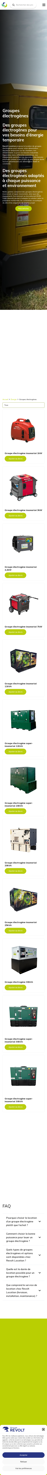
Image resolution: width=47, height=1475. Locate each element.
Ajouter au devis (16, 458)
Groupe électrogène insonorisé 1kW (23, 453)
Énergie (14, 399)
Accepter (23, 1455)
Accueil (5, 399)
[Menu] (44, 5)
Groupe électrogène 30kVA (19, 982)
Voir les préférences (23, 1468)
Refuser (23, 1462)
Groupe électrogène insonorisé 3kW (23, 510)
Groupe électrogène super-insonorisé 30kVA (19, 1040)
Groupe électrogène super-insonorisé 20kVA (19, 804)
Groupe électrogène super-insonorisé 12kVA (19, 744)
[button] (43, 1429)
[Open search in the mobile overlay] (23, 4)
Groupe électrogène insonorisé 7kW (23, 626)
